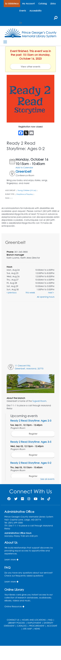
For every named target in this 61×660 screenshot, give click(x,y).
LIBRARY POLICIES (16, 622)
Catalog (42, 3)
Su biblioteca (12, 3)
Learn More (10, 559)
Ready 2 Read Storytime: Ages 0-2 (30, 462)
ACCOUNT (52, 625)
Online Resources (13, 606)
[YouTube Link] (35, 499)
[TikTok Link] (48, 499)
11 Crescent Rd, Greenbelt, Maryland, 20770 (29, 367)
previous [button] (11, 292)
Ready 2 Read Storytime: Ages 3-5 (30, 441)
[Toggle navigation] (5, 42)
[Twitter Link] (15, 499)
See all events (47, 479)
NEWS (37, 628)
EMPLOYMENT (34, 622)
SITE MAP (27, 628)
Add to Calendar (24, 167)
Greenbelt (23, 171)
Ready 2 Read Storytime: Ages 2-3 (30, 420)
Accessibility (35, 10)
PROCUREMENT (36, 625)
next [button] (50, 292)
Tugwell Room (39, 401)
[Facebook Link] (9, 499)
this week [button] (30, 292)
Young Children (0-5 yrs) (26, 190)
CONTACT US (13, 620)
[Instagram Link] (28, 499)
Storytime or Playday (24, 194)
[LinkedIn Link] (42, 499)
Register (33, 433)
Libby (53, 3)
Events (22, 10)
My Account (28, 3)
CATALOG (22, 625)
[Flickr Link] (22, 499)
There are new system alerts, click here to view (29, 638)
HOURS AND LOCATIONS (34, 620)
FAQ (50, 620)
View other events (30, 66)
